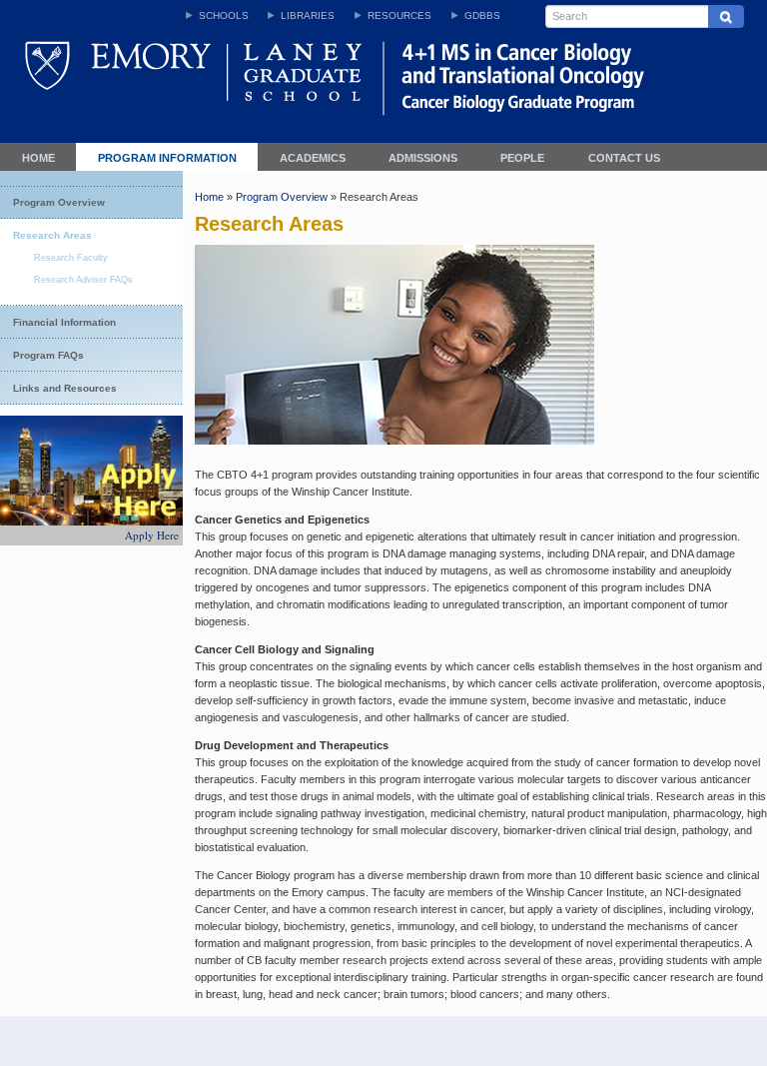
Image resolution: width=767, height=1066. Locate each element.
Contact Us (624, 158)
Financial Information (64, 322)
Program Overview (59, 202)
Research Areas (52, 235)
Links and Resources (65, 388)
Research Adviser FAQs (83, 280)
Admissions (422, 158)
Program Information (167, 158)
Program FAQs (48, 355)
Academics (313, 158)
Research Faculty (71, 258)
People (522, 158)
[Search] (725, 16)
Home (38, 158)
